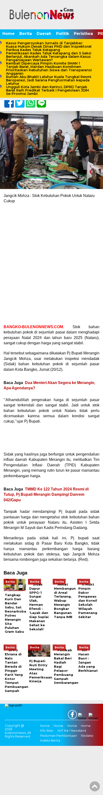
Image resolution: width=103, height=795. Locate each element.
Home (8, 33)
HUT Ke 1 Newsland (71, 730)
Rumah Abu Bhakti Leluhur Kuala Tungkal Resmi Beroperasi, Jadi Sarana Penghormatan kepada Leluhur (48, 80)
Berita (25, 33)
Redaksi (87, 735)
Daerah (44, 33)
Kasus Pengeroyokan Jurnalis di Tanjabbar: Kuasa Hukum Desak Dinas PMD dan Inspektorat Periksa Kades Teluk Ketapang (49, 46)
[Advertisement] (51, 260)
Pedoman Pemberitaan (58, 735)
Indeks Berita (50, 740)
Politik (62, 33)
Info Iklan (46, 730)
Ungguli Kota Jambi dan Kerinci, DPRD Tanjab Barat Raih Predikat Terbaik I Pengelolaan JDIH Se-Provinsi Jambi (47, 90)
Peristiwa (83, 33)
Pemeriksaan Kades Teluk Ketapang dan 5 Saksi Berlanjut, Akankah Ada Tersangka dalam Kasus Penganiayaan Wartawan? (48, 57)
